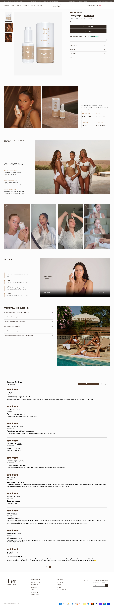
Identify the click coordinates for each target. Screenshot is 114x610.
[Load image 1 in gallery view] (8, 16)
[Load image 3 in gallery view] (8, 37)
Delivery (60, 579)
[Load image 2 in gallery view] (9, 27)
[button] (104, 5)
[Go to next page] (67, 567)
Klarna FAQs (34, 592)
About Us (34, 587)
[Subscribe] (106, 585)
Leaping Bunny (35, 594)
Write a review (88, 384)
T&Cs (59, 584)
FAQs (32, 589)
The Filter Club (35, 579)
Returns (60, 582)
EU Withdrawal (62, 589)
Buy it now (88, 31)
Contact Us (34, 584)
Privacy (60, 587)
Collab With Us (35, 582)
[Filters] (101, 384)
